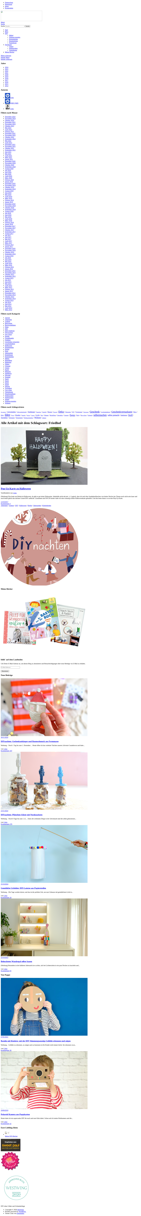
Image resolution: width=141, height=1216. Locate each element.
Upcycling (8, 390)
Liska (15, 493)
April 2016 (8, 263)
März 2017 (8, 243)
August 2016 (9, 256)
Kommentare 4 (6, 504)
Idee (7, 414)
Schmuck (90, 415)
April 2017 (8, 241)
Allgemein (8, 319)
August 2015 (9, 278)
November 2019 (10, 185)
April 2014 (8, 308)
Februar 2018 (9, 222)
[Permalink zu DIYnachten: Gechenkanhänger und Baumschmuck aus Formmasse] (44, 735)
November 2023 (10, 124)
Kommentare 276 (6, 824)
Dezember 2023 (10, 122)
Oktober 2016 (9, 252)
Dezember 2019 (10, 183)
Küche (28, 415)
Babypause (8, 323)
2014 (6, 86)
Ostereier (66, 415)
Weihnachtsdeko (28, 418)
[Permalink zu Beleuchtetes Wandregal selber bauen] (44, 956)
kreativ (24, 415)
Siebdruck (8, 373)
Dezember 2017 (10, 226)
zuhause (44, 418)
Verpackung (19, 418)
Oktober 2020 (9, 165)
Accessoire (3, 412)
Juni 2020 (8, 172)
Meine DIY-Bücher (11, 1136)
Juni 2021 (8, 152)
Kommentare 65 (6, 971)
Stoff (130, 415)
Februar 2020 (9, 180)
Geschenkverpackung (121, 411)
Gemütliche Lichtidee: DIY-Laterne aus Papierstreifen (23, 888)
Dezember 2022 (10, 133)
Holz (6, 351)
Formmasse (79, 412)
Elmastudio (20, 1213)
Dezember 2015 (10, 271)
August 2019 (9, 191)
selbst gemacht (113, 415)
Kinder (17, 415)
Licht (38, 415)
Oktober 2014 (9, 297)
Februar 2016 (9, 267)
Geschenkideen (10, 344)
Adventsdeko (11, 412)
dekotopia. (20, 1210)
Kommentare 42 (6, 1124)
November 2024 (10, 118)
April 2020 (8, 176)
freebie (7, 336)
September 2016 (10, 254)
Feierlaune (8, 45)
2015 (6, 84)
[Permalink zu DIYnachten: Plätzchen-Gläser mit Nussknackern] (44, 809)
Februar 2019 (9, 200)
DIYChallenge (10, 331)
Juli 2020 (8, 170)
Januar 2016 (9, 269)
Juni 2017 (8, 237)
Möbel (11, 35)
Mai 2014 (8, 306)
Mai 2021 (8, 154)
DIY (6, 33)
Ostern (11, 46)
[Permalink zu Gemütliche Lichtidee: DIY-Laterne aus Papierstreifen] (44, 882)
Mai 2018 (8, 217)
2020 (6, 75)
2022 (6, 71)
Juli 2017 (8, 235)
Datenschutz (9, 2)
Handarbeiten (13, 41)
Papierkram (13, 43)
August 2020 (9, 169)
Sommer (7, 377)
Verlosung (12, 418)
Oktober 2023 (9, 126)
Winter (7, 399)
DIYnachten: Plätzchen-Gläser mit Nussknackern (21, 815)
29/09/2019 (4, 1110)
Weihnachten (13, 48)
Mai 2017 (8, 239)
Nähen (7, 364)
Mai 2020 (8, 174)
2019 (6, 76)
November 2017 (10, 228)
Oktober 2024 (9, 120)
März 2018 (8, 221)
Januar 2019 (9, 202)
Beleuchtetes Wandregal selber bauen (16, 961)
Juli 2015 (8, 280)
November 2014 (10, 295)
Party (77, 415)
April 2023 (8, 130)
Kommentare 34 (6, 897)
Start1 (7, 379)
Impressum (8, 4)
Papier (7, 370)
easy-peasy (8, 334)
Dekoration (68, 412)
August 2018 (9, 211)
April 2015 (8, 285)
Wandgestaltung (10, 394)
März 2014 (8, 310)
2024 (6, 67)
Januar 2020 (9, 182)
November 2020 (10, 163)
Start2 (7, 381)
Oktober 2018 (9, 208)
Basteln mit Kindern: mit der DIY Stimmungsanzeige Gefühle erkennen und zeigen (36, 1041)
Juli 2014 (8, 302)
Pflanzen (8, 371)
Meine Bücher (9, 52)
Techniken (8, 388)
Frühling (8, 340)
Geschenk (95, 411)
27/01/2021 (4, 1037)
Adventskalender (22, 412)
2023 (6, 69)
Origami (7, 366)
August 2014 (9, 300)
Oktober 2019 (9, 187)
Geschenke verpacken (12, 342)
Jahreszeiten (9, 353)
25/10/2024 (4, 884)
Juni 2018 (8, 215)
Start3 (7, 383)
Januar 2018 (9, 224)
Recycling (83, 415)
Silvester (8, 375)
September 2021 (10, 150)
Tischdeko (4, 418)
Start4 (7, 384)
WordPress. (22, 1211)
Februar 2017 (9, 245)
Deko (7, 327)
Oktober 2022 (9, 137)
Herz (135, 412)
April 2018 (8, 219)
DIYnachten (9, 332)
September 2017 (10, 232)
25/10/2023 (4, 957)
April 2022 (8, 143)
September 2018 (10, 209)
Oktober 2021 (9, 148)
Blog (6, 32)
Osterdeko (60, 415)
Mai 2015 (8, 284)
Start (6, 30)
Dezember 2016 (10, 248)
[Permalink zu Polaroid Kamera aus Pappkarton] (44, 1108)
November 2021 (10, 146)
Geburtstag (86, 412)
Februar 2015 (9, 289)
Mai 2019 (8, 195)
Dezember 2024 (10, 117)
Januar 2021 (9, 159)
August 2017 (9, 233)
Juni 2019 (8, 193)
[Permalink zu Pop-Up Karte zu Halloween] (44, 484)
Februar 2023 (9, 131)
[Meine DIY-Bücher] (7, 1134)
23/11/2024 (4, 811)
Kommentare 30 (6, 1050)
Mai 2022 (8, 141)
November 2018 (10, 206)
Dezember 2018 (10, 204)
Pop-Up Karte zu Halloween (16, 488)
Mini (42, 415)
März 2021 (8, 157)
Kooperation (9, 8)
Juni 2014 (8, 304)
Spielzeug (124, 415)
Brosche (55, 412)
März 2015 (8, 287)
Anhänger (31, 412)
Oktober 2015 (9, 274)
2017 (6, 80)
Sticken (7, 386)
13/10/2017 (4, 502)
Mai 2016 (8, 261)
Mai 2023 (8, 128)
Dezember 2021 (10, 144)
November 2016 (10, 250)
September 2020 (10, 167)
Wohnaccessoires (14, 37)
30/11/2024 (4, 737)
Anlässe (7, 321)
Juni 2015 (8, 282)
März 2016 (8, 265)
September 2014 (10, 298)
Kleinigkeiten (13, 39)
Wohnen (7, 403)
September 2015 (10, 276)
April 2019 (8, 196)
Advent (7, 318)
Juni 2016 (8, 259)
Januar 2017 (9, 246)
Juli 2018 (8, 213)
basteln (44, 412)
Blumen (50, 412)
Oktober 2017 (9, 230)
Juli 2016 (8, 258)
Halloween (8, 345)
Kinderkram (9, 355)
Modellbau (8, 360)
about (7, 6)
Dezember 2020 (10, 161)
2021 (6, 73)
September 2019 (10, 189)
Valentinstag (13, 50)
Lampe (32, 415)
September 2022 (10, 139)
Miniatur (46, 415)
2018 (6, 78)
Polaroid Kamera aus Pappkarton (15, 1114)
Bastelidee (38, 412)
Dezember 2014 (10, 293)
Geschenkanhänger (105, 412)
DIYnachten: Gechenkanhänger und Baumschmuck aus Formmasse (30, 741)
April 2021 (8, 156)
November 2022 (10, 135)
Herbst (7, 349)
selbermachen (100, 415)
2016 (6, 82)
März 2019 (8, 198)
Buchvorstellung (10, 325)
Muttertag (8, 362)
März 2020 (8, 178)
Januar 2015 (9, 291)
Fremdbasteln (9, 338)
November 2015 (10, 272)
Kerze (12, 415)
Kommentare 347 (6, 751)
